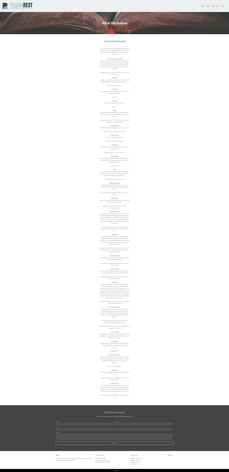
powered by (114, 470)
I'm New (223, 6)
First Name (58, 421)
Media (213, 6)
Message (58, 432)
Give (218, 6)
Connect (208, 6)
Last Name (116, 421)
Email (57, 427)
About (202, 6)
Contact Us (114, 443)
